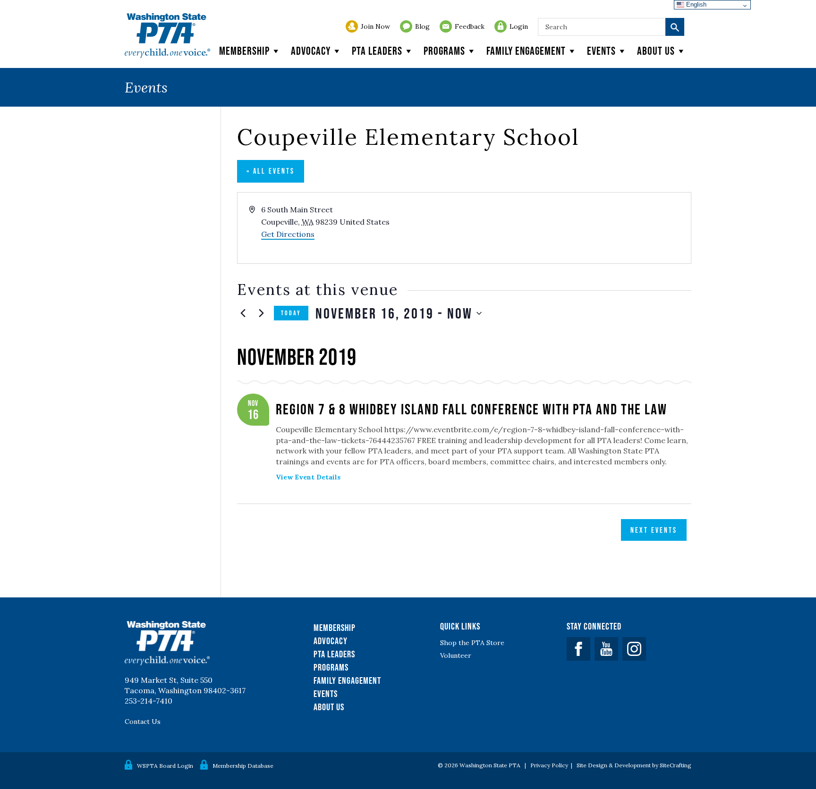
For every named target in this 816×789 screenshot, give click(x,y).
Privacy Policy (549, 765)
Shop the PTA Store (472, 642)
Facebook (578, 649)
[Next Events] (261, 313)
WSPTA (167, 35)
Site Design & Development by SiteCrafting (634, 765)
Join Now (375, 26)
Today (291, 313)
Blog (422, 26)
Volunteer (455, 655)
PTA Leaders (377, 50)
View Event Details (308, 477)
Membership (244, 50)
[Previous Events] (242, 313)
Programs (444, 50)
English (695, 4)
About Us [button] (656, 50)
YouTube (606, 649)
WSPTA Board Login (165, 765)
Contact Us (143, 721)
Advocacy (311, 50)
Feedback (469, 26)
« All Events (270, 171)
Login (519, 26)
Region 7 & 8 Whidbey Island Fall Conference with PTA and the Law (471, 409)
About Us (329, 707)
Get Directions (287, 234)
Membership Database (242, 765)
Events (601, 50)
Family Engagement (526, 50)
